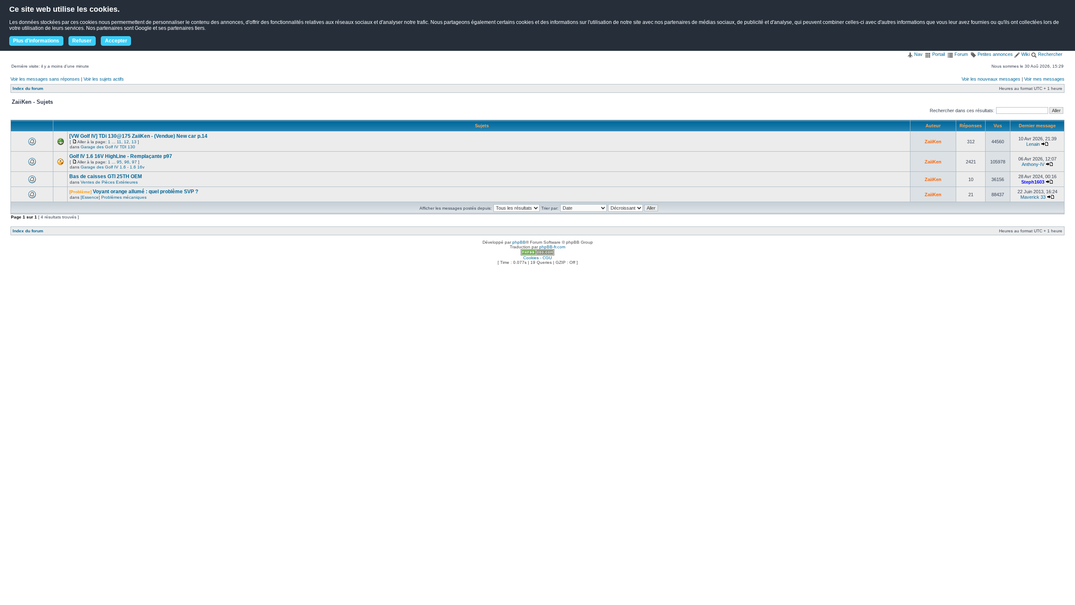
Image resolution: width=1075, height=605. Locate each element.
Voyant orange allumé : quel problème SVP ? (145, 192)
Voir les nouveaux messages (991, 79)
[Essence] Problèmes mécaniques (114, 197)
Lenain (1033, 144)
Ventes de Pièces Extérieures (109, 182)
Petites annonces (994, 54)
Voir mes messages (1044, 79)
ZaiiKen (933, 141)
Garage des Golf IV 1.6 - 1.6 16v (112, 167)
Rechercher (1049, 54)
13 (133, 141)
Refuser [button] (82, 41)
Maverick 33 (1033, 197)
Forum (960, 54)
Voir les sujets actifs (104, 79)
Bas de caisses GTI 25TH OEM (105, 176)
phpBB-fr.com (552, 247)
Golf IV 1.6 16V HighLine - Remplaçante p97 (120, 156)
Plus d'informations (36, 41)
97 (134, 162)
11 (119, 141)
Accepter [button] (116, 41)
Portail (938, 54)
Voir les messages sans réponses (45, 79)
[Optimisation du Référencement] (537, 254)
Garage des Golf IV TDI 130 (108, 147)
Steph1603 (1032, 181)
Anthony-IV (1033, 164)
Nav (918, 54)
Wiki (1025, 54)
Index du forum (28, 88)
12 (126, 141)
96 (126, 162)
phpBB (519, 242)
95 (119, 162)
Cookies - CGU (537, 257)
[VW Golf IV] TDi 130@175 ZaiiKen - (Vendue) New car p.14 (138, 136)
